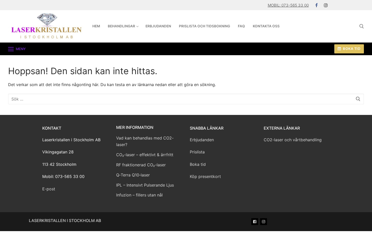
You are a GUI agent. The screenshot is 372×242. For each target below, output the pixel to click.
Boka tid (351, 49)
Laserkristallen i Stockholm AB (65, 220)
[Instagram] (326, 5)
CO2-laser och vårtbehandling (293, 139)
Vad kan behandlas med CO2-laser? (145, 141)
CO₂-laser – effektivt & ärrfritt (144, 154)
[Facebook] (317, 5)
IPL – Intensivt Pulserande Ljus (145, 185)
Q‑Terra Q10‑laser (133, 174)
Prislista (197, 151)
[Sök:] (186, 99)
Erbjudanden (202, 139)
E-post (48, 188)
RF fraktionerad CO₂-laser (141, 164)
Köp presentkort (205, 176)
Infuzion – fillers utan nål (139, 194)
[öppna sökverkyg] (361, 26)
